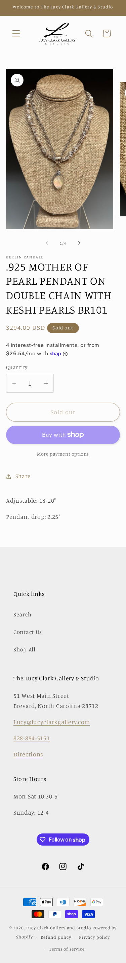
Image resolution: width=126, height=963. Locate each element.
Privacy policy (94, 937)
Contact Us (27, 632)
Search (22, 614)
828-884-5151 (31, 738)
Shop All (24, 649)
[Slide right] (79, 243)
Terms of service (66, 949)
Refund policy (56, 937)
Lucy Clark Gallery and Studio (58, 927)
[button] (16, 33)
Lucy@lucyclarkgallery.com (51, 721)
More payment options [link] (63, 454)
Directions (28, 754)
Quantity (17, 367)
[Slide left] (46, 243)
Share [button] (23, 476)
